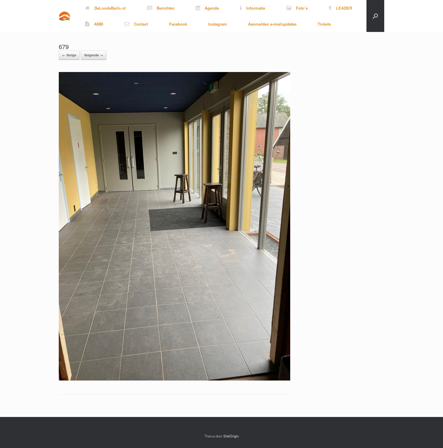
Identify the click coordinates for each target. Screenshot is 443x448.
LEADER (344, 8)
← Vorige (69, 55)
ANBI (98, 24)
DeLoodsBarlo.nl (110, 8)
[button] (375, 16)
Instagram (217, 24)
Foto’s (302, 8)
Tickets (324, 24)
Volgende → (93, 55)
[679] (174, 379)
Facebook (178, 24)
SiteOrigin (231, 436)
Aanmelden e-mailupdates (272, 24)
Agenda (212, 8)
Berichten (165, 8)
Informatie (255, 8)
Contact (141, 24)
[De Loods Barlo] (64, 16)
